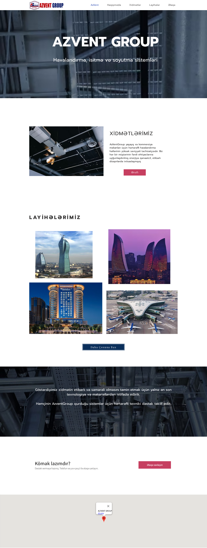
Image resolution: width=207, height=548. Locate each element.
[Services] (66, 151)
